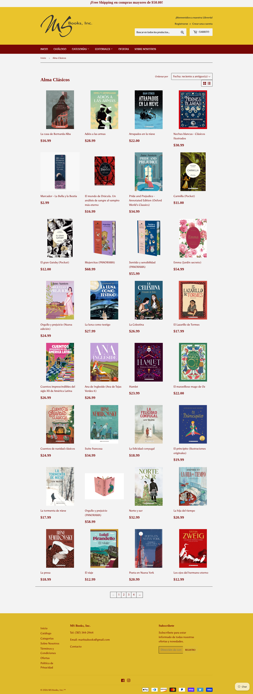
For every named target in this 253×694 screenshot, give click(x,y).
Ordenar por (161, 76)
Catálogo (60, 49)
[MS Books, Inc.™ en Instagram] (128, 680)
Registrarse (181, 23)
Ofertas (123, 49)
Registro (190, 650)
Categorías (79, 49)
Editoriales (103, 49)
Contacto (76, 646)
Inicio (44, 49)
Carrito (203, 31)
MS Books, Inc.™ (57, 690)
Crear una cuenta (202, 23)
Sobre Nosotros (145, 49)
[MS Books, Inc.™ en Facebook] (123, 680)
